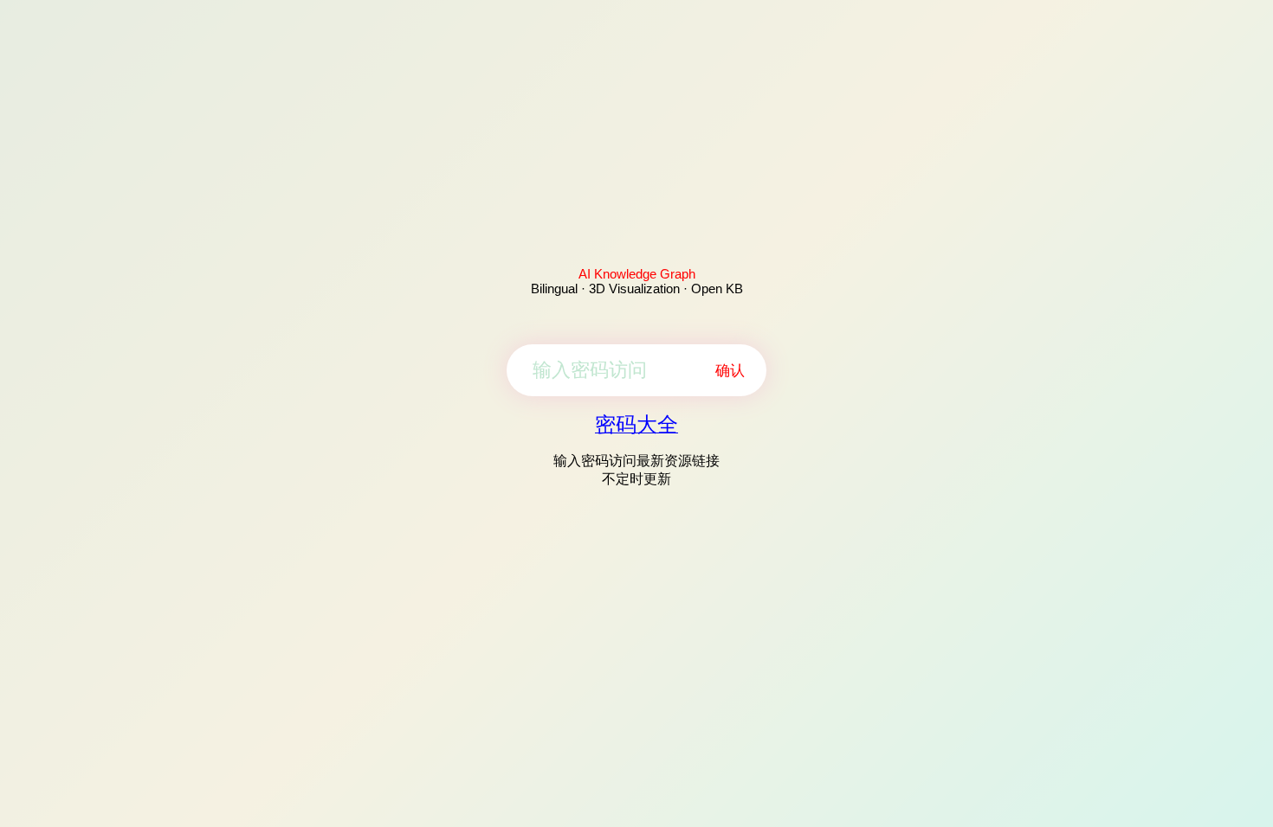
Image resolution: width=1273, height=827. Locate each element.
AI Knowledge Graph (636, 273)
